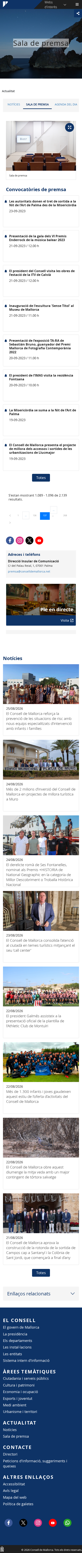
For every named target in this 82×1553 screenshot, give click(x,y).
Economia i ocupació (20, 1391)
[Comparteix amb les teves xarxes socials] (78, 13)
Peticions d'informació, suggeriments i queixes (35, 1463)
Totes (41, 477)
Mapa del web (14, 1497)
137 (46, 515)
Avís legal (11, 1490)
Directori (10, 1454)
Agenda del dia (66, 104)
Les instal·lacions (17, 1347)
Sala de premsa (37, 104)
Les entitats (12, 1354)
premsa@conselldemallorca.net (29, 571)
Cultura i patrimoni (19, 1385)
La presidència (15, 1334)
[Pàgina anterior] (10, 515)
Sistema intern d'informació (26, 1360)
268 (66, 515)
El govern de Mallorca (21, 1327)
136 (36, 515)
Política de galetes (18, 1504)
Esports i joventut (17, 1398)
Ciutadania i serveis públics (26, 1378)
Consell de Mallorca (2, 1549)
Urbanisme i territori (20, 1411)
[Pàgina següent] (10, 522)
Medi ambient (14, 1405)
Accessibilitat (14, 1484)
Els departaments (17, 1340)
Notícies (14, 104)
